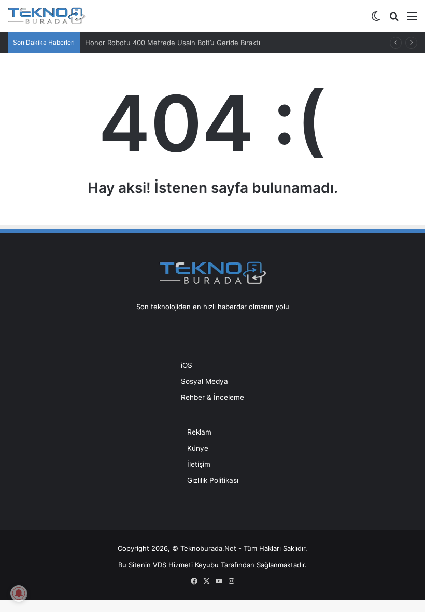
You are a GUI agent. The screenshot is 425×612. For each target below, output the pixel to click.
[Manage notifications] (18, 593)
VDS (159, 565)
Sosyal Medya (204, 381)
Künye (197, 448)
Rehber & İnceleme (212, 397)
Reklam (199, 432)
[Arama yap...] (394, 19)
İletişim (198, 464)
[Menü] (412, 19)
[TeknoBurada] (47, 15)
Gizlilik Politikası (212, 480)
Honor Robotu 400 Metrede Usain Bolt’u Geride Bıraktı (172, 42)
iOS (186, 365)
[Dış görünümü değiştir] (376, 19)
